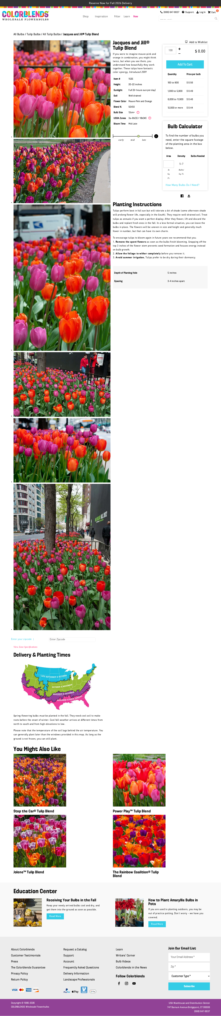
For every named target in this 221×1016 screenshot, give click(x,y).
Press (14, 961)
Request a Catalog (75, 949)
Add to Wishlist (198, 42)
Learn (127, 17)
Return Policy (19, 979)
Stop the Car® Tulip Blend (34, 811)
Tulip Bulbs (34, 34)
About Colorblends (23, 949)
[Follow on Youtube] (134, 983)
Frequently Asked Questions (81, 967)
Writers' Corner (125, 955)
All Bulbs (19, 34)
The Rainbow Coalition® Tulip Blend (136, 874)
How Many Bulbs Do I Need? (183, 185)
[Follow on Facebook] (119, 983)
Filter (117, 17)
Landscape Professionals (79, 979)
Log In (203, 12)
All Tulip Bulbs (52, 34)
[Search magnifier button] (216, 18)
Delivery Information (76, 973)
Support (68, 955)
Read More (55, 916)
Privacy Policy (19, 973)
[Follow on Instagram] (126, 983)
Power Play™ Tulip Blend (132, 811)
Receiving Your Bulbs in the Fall (71, 900)
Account (68, 961)
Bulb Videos (123, 961)
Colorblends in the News (131, 967)
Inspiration (101, 17)
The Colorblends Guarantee (28, 967)
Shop (86, 17)
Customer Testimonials (26, 955)
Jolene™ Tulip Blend (29, 872)
